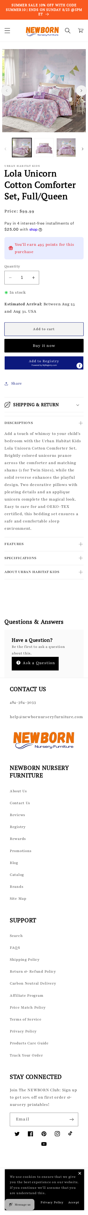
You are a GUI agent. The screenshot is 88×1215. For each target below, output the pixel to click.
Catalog (17, 874)
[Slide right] (81, 90)
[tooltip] (79, 366)
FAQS (15, 947)
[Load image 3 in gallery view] (66, 147)
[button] (7, 30)
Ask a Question (38, 663)
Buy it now (44, 345)
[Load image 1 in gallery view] (22, 147)
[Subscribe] (71, 1119)
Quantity (12, 266)
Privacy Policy (23, 1031)
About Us (18, 791)
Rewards (18, 838)
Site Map (18, 898)
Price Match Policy (28, 1007)
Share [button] (16, 383)
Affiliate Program (26, 995)
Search (16, 935)
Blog (14, 862)
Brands (16, 886)
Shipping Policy (25, 959)
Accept (73, 1202)
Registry (18, 826)
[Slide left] (6, 90)
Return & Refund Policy (33, 971)
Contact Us (20, 803)
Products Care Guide (29, 1043)
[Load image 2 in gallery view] (44, 147)
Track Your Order (26, 1055)
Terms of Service (26, 1019)
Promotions (21, 850)
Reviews (17, 814)
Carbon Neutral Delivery (33, 983)
